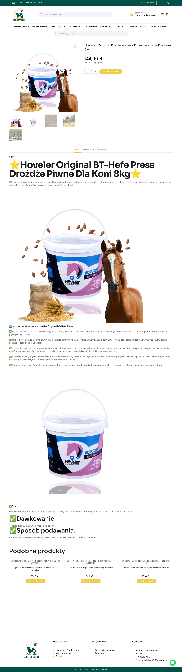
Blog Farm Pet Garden (97, 26)
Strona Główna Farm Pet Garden (30, 26)
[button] (75, 46)
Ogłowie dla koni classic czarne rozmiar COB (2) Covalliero (35, 568)
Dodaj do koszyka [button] (36, 581)
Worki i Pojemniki (159, 26)
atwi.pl (104, 669)
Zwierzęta (57, 26)
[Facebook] (168, 3)
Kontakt (120, 26)
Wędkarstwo (136, 26)
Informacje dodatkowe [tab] (94, 149)
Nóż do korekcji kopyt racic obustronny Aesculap (91, 567)
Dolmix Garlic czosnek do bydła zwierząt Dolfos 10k (146, 567)
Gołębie (74, 26)
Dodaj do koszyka (111, 72)
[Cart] (167, 14)
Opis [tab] (77, 149)
